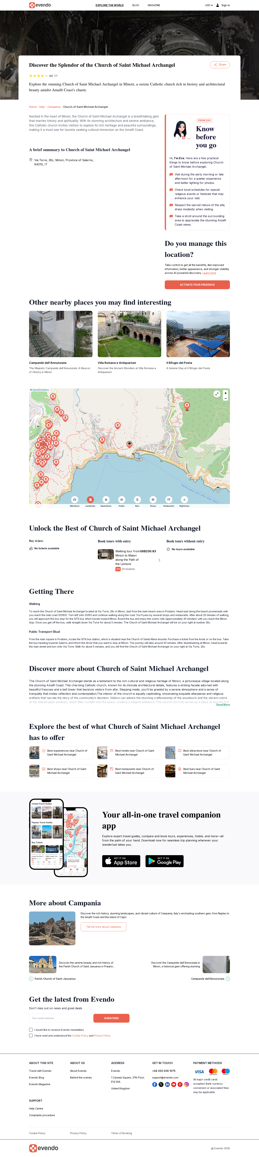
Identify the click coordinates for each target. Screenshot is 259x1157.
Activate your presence (197, 284)
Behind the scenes (81, 1077)
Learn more (209, 273)
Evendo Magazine (39, 1084)
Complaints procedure (42, 1115)
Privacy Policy (102, 1035)
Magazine (154, 5)
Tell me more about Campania (103, 926)
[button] (129, 445)
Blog (135, 5)
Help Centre (36, 1108)
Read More (223, 704)
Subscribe (111, 1018)
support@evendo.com (165, 1077)
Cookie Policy (80, 1035)
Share (222, 64)
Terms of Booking (121, 1133)
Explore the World (110, 5)
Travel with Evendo (40, 1070)
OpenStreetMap (40, 389)
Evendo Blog (36, 1077)
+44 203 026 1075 (163, 1070)
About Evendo (78, 1070)
